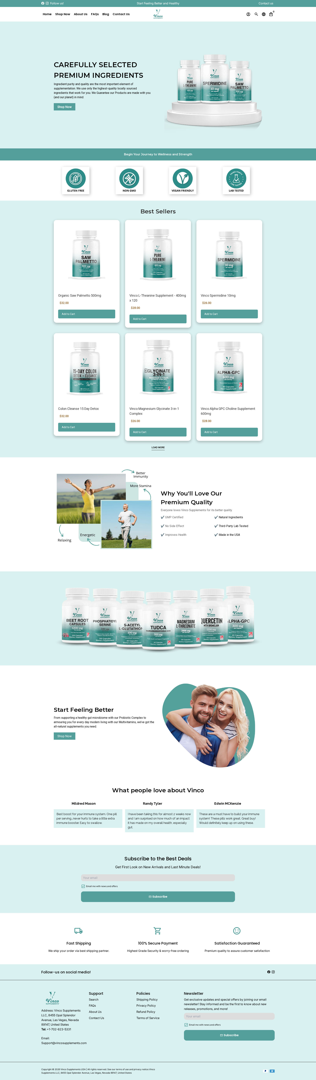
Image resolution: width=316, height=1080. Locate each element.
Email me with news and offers (102, 886)
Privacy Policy (146, 1005)
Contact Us (121, 14)
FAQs (95, 14)
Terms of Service (147, 1018)
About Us (80, 14)
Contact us (266, 3)
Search (93, 999)
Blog (105, 14)
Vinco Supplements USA (73, 1069)
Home (47, 14)
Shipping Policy (147, 999)
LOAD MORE (158, 447)
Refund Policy (145, 1012)
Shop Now (62, 14)
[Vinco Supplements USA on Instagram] (47, 3)
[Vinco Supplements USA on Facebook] (42, 3)
